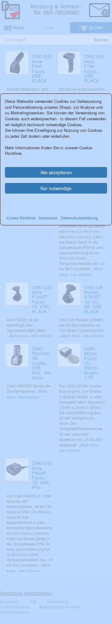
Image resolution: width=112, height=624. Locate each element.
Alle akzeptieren (56, 172)
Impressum (48, 217)
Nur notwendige (56, 188)
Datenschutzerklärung (79, 217)
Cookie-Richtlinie (21, 217)
